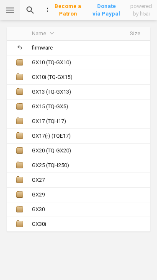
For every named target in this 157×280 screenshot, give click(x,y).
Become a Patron (67, 10)
